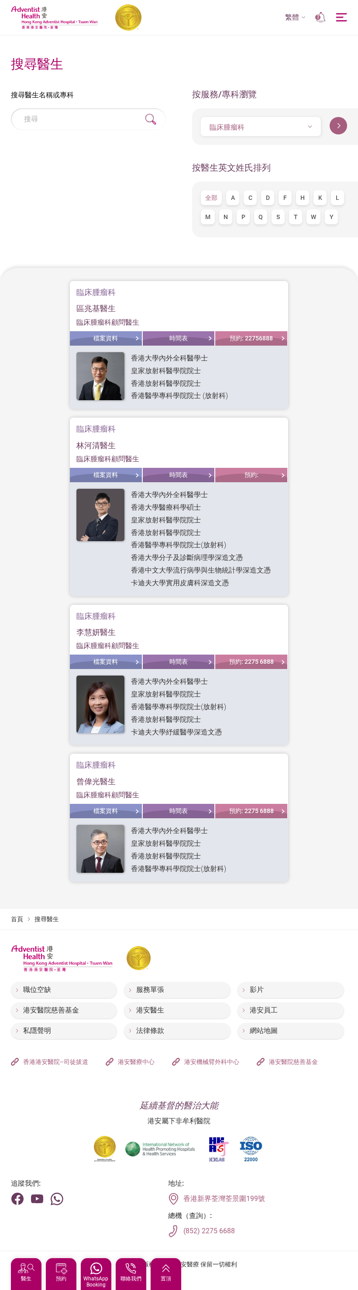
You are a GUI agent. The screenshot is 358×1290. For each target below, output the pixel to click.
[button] (295, 17)
